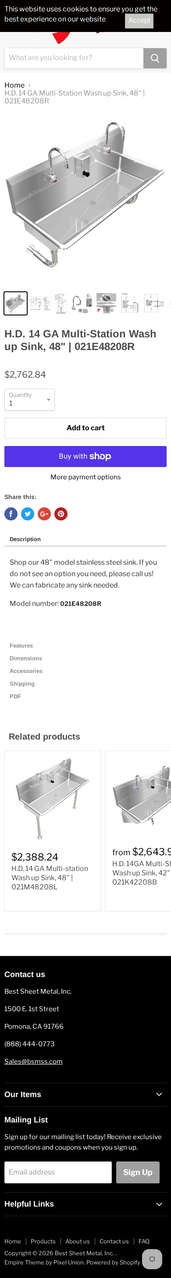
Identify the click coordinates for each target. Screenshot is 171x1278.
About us (77, 1241)
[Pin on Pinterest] (61, 513)
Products (43, 1241)
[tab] (85, 540)
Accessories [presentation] (27, 671)
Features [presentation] (22, 645)
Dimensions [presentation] (27, 658)
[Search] (155, 58)
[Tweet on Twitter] (27, 513)
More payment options (85, 477)
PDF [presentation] (15, 696)
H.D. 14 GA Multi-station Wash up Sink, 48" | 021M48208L (49, 877)
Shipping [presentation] (23, 683)
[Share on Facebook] (11, 513)
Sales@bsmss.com (33, 1062)
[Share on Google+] (44, 513)
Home (14, 85)
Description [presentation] (25, 539)
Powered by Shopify (113, 1262)
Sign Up (138, 1172)
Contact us (114, 1241)
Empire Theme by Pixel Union (44, 1262)
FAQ (144, 1241)
